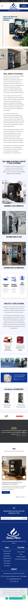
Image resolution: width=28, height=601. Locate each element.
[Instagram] (21, 1)
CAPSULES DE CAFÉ (8, 345)
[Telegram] (25, 1)
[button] (2, 6)
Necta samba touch (20, 407)
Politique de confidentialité (16, 598)
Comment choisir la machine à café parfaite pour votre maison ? (12, 483)
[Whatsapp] (24, 597)
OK (6, 598)
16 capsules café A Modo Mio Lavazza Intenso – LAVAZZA (20, 348)
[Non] (26, 594)
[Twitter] (19, 1)
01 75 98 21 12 (6, 1)
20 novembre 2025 (20, 496)
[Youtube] (23, 1)
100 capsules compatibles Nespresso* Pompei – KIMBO (8, 348)
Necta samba (7, 407)
